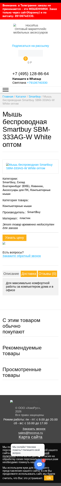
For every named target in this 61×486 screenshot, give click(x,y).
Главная (8, 96)
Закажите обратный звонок (22, 256)
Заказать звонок (34, 429)
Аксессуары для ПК (15, 190)
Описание (11, 274)
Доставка (29, 274)
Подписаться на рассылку (30, 45)
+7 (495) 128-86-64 (30, 73)
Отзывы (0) (47, 274)
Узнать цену (14, 237)
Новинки (37, 186)
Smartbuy (35, 96)
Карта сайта (30, 437)
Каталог (21, 96)
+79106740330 (37, 82)
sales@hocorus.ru (30, 433)
